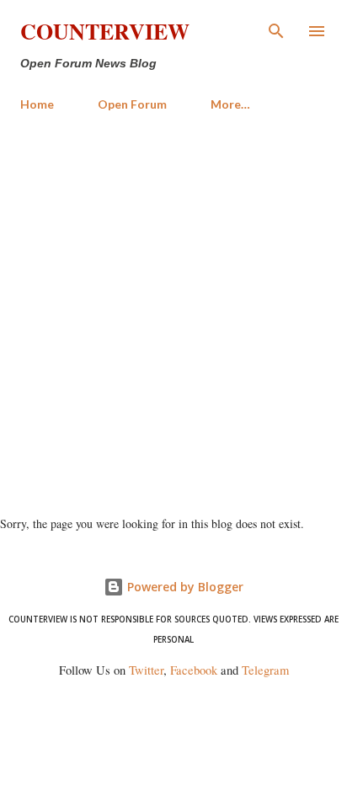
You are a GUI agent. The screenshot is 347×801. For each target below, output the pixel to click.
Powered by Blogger (183, 587)
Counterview (105, 31)
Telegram (265, 670)
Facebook (193, 670)
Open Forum (132, 104)
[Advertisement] (173, 306)
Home (37, 104)
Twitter (146, 670)
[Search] (276, 30)
